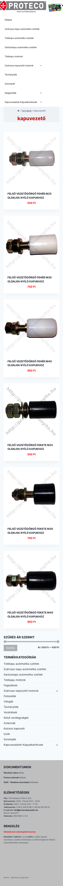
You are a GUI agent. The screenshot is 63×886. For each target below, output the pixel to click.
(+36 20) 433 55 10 (41, 807)
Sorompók (10, 83)
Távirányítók (11, 74)
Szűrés (10, 647)
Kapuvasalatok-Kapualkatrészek (21, 102)
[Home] (18, 110)
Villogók (8, 701)
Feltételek (21, 782)
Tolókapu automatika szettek (19, 38)
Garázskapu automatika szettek (21, 47)
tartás (14, 773)
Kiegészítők (10, 93)
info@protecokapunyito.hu (26, 810)
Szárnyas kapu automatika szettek (22, 29)
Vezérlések (10, 712)
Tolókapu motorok (14, 56)
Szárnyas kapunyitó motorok (19, 65)
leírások (15, 777)
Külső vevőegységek (16, 717)
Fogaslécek (10, 685)
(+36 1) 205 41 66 (23, 807)
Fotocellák (10, 696)
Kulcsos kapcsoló (14, 728)
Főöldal (8, 20)
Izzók (7, 733)
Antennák (9, 723)
